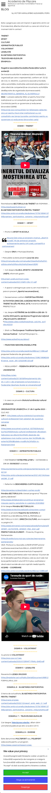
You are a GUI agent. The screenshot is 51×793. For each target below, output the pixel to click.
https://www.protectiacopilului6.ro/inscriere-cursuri (23, 510)
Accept (25, 773)
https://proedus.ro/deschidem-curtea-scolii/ (20, 490)
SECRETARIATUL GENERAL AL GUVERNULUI (20, 94)
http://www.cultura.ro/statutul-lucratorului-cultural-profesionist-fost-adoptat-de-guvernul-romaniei (22, 419)
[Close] (48, 749)
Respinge (25, 787)
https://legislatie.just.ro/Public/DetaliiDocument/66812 (24, 678)
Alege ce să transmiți (25, 780)
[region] (25, 770)
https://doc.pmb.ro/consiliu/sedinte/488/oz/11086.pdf (24, 351)
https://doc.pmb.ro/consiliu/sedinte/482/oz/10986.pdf (24, 571)
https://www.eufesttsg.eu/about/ (15, 339)
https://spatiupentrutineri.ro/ (13, 207)
